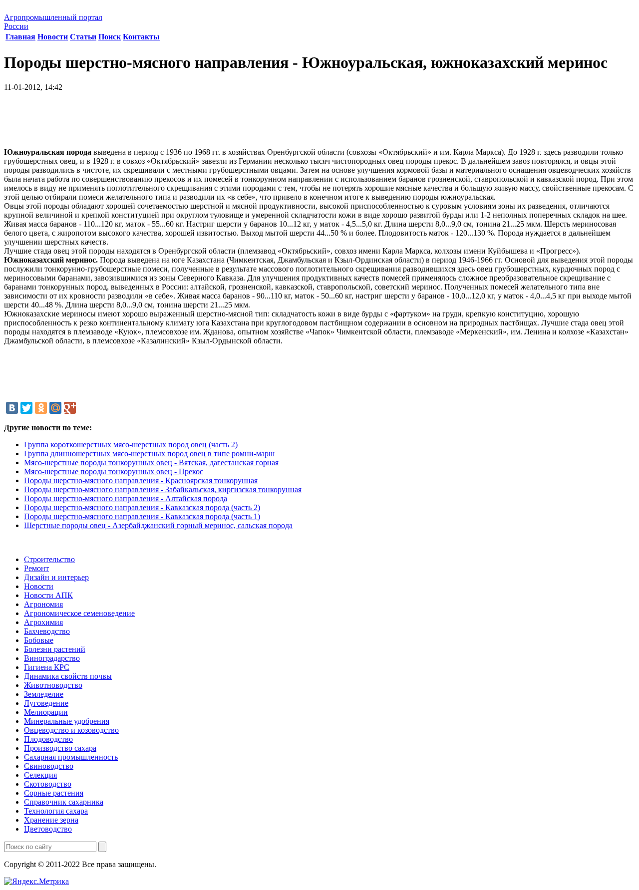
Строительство (49, 559)
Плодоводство (48, 739)
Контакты (141, 36)
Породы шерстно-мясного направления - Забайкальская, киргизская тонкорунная (163, 489)
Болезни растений (54, 649)
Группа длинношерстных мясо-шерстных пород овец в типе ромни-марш (149, 453)
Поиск (109, 36)
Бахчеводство (47, 631)
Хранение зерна (51, 820)
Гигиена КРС (46, 667)
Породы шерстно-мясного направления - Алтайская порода (125, 498)
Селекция (40, 775)
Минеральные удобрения (66, 721)
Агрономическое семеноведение (79, 613)
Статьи (83, 36)
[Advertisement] (319, 123)
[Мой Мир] (55, 408)
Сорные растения (53, 793)
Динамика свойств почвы (68, 676)
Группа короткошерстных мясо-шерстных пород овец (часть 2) (131, 444)
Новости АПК (48, 595)
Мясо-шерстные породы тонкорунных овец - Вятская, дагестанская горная (151, 462)
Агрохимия (43, 622)
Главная (20, 36)
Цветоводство (48, 829)
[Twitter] (26, 408)
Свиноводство (48, 766)
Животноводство (53, 685)
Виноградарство (52, 658)
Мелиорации (46, 712)
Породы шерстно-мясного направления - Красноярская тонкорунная (141, 480)
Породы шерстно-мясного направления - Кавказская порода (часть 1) (142, 516)
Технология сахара (56, 811)
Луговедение (46, 703)
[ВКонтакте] (12, 408)
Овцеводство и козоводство (71, 730)
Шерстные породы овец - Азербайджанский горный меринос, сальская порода (158, 525)
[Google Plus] (70, 408)
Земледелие (43, 694)
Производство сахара (60, 748)
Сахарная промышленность (71, 757)
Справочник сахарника (63, 802)
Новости (52, 36)
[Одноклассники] (41, 408)
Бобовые (38, 640)
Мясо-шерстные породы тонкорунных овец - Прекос (113, 471)
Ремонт (36, 568)
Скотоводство (47, 784)
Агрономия (43, 604)
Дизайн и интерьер (56, 577)
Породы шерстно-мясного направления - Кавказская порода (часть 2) (142, 507)
